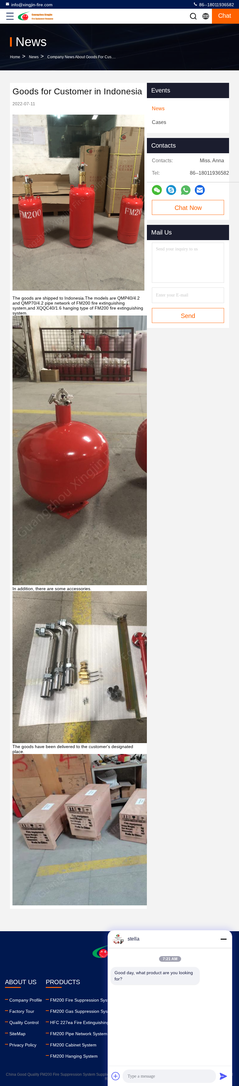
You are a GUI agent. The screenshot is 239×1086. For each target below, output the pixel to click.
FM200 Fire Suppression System (82, 1000)
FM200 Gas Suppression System (82, 1011)
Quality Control (24, 1022)
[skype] (171, 190)
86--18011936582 (216, 4)
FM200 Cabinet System (73, 1044)
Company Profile (25, 1000)
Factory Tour (21, 1011)
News (34, 57)
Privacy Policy (22, 1044)
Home (15, 57)
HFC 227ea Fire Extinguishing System (87, 1022)
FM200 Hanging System (74, 1056)
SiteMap (17, 1033)
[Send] (223, 1076)
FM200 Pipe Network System (78, 1033)
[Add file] (115, 1076)
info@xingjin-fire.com (32, 4)
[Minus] (223, 939)
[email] (200, 190)
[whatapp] (185, 190)
